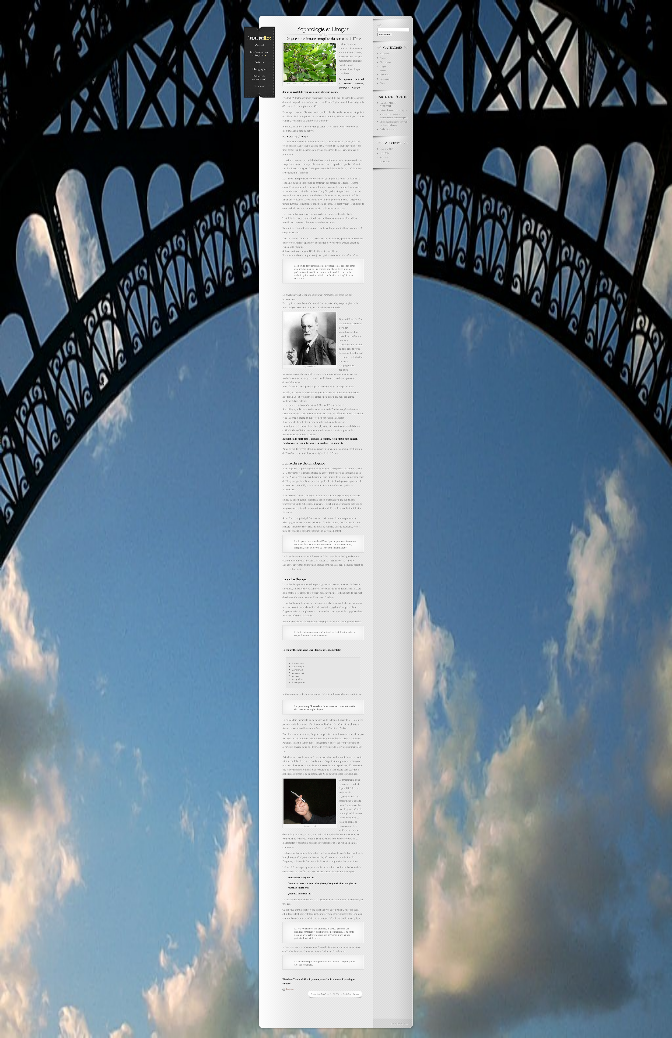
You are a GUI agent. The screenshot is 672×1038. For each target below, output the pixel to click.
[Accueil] (259, 45)
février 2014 (385, 161)
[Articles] (259, 62)
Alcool (383, 57)
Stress (382, 83)
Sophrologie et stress (388, 129)
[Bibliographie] (259, 69)
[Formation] (259, 86)
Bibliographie (385, 62)
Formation (384, 74)
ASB (406, 1023)
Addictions (347, 993)
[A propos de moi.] (259, 78)
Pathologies (385, 78)
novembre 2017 (386, 148)
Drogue (356, 993)
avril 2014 (384, 157)
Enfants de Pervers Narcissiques (393, 110)
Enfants (383, 70)
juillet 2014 (384, 153)
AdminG (322, 993)
